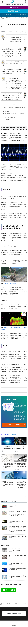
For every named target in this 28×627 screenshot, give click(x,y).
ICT (17, 389)
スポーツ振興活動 (14, 7)
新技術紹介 (5, 389)
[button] (25, 497)
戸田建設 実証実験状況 (10, 283)
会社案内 (7, 622)
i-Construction (12, 389)
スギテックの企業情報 (21, 14)
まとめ (6, 122)
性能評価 (8, 119)
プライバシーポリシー (21, 622)
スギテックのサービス (7, 14)
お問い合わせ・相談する (14, 425)
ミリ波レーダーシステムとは (11, 117)
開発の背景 (7, 111)
